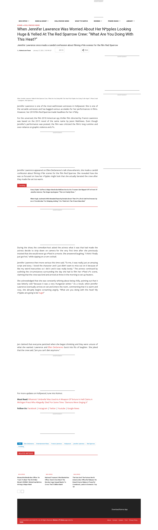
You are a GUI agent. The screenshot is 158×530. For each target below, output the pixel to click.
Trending (21, 446)
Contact (115, 520)
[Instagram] (26, 512)
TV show (61, 520)
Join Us (61, 50)
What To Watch (81, 21)
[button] (85, 50)
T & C (126, 520)
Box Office (21, 474)
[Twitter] (23, 439)
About (109, 520)
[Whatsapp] (27, 439)
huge (41, 292)
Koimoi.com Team (25, 50)
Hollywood (67, 443)
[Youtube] (36, 512)
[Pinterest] (30, 512)
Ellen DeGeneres (55, 347)
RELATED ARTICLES (26, 453)
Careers (121, 520)
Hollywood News (61, 21)
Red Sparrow (91, 443)
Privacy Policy (133, 520)
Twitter (52, 408)
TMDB (21, 522)
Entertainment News (42, 443)
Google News (73, 408)
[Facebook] (19, 439)
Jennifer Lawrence (78, 443)
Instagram (42, 408)
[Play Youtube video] (57, 320)
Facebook (32, 408)
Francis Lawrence (56, 443)
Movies (55, 520)
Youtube (61, 408)
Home (19, 25)
